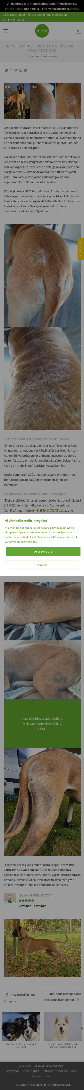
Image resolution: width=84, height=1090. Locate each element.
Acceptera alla (43, 551)
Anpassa (42, 564)
